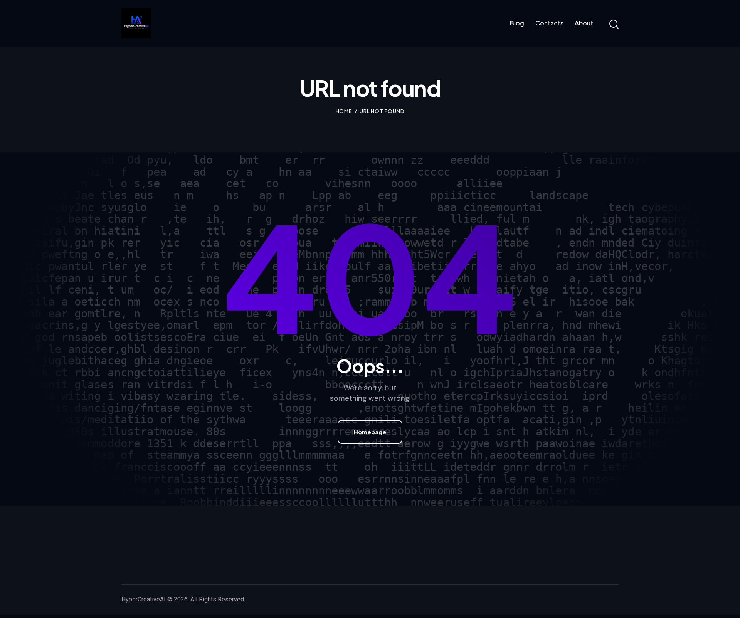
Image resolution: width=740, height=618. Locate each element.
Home (344, 111)
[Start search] (614, 24)
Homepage (370, 431)
